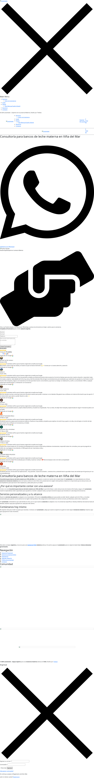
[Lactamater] (3, 1)
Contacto (4, 110)
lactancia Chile (32, 545)
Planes (4, 104)
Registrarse (16, 777)
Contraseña (3, 764)
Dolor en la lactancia (10, 101)
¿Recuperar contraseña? (6, 771)
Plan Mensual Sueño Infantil (12, 106)
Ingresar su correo (5, 761)
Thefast (55, 661)
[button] (86, 120)
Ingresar (9, 768)
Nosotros (5, 108)
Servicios (4, 99)
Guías (4, 102)
